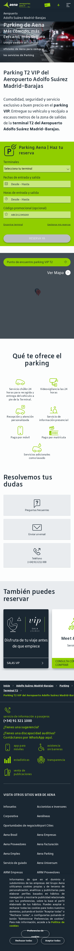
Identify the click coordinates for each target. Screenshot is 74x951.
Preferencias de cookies (35, 933)
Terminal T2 (10, 690)
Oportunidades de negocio (20, 825)
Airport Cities (45, 825)
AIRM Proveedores (48, 872)
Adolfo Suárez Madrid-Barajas (34, 685)
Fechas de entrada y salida (21, 177)
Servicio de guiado (15, 863)
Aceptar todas (52, 940)
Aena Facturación (47, 844)
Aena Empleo (11, 853)
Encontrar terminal (13, 224)
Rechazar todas (23, 940)
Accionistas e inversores (51, 806)
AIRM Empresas (13, 872)
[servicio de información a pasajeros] (37, 710)
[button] (68, 5)
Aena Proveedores (14, 844)
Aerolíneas (43, 816)
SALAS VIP (13, 663)
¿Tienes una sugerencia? (21, 727)
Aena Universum (47, 863)
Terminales (11, 162)
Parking (64, 685)
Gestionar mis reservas (59, 224)
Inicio (6, 685)
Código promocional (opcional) (24, 208)
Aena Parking (45, 853)
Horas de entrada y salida (21, 192)
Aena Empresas (46, 834)
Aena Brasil (10, 834)
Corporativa (10, 816)
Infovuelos (9, 806)
